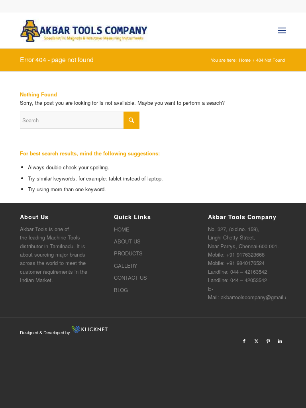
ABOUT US (127, 241)
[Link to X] (256, 341)
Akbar (26, 229)
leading (37, 237)
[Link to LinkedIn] (280, 341)
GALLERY (125, 265)
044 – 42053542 (248, 280)
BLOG (121, 290)
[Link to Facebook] (244, 341)
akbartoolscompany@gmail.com (258, 297)
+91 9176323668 (245, 254)
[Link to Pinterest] (268, 341)
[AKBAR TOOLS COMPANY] (84, 30)
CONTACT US (130, 277)
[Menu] (282, 30)
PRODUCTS (128, 253)
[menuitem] (282, 30)
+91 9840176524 (245, 263)
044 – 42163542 (248, 271)
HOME (121, 229)
